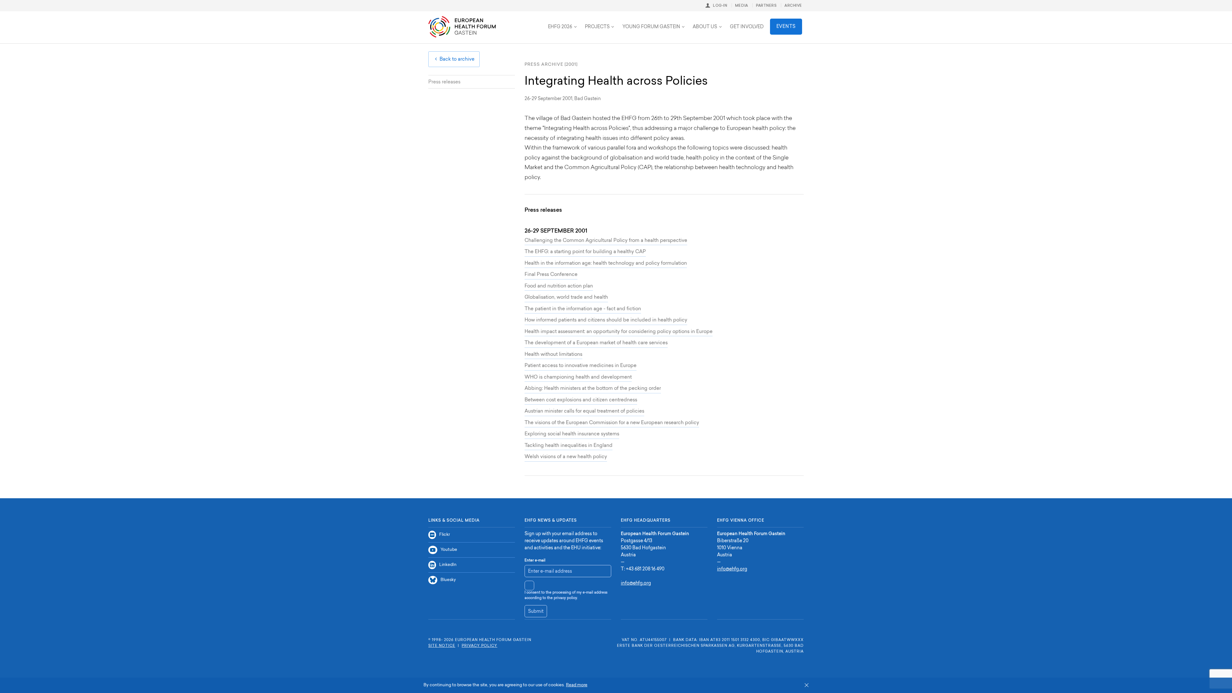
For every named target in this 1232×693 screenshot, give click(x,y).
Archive (793, 6)
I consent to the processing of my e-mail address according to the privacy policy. (566, 595)
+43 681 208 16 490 (645, 569)
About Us (705, 27)
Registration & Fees (514, 21)
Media (741, 6)
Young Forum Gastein (651, 27)
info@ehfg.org (636, 583)
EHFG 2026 (560, 27)
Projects (597, 27)
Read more (576, 685)
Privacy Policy (479, 646)
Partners (766, 6)
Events (786, 27)
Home (462, 26)
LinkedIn (448, 565)
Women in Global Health (584, 21)
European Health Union (521, 21)
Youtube (449, 550)
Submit (535, 612)
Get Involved (747, 27)
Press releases (444, 82)
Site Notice (441, 646)
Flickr (444, 535)
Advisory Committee (519, 21)
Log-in (720, 6)
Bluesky (448, 580)
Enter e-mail (535, 560)
